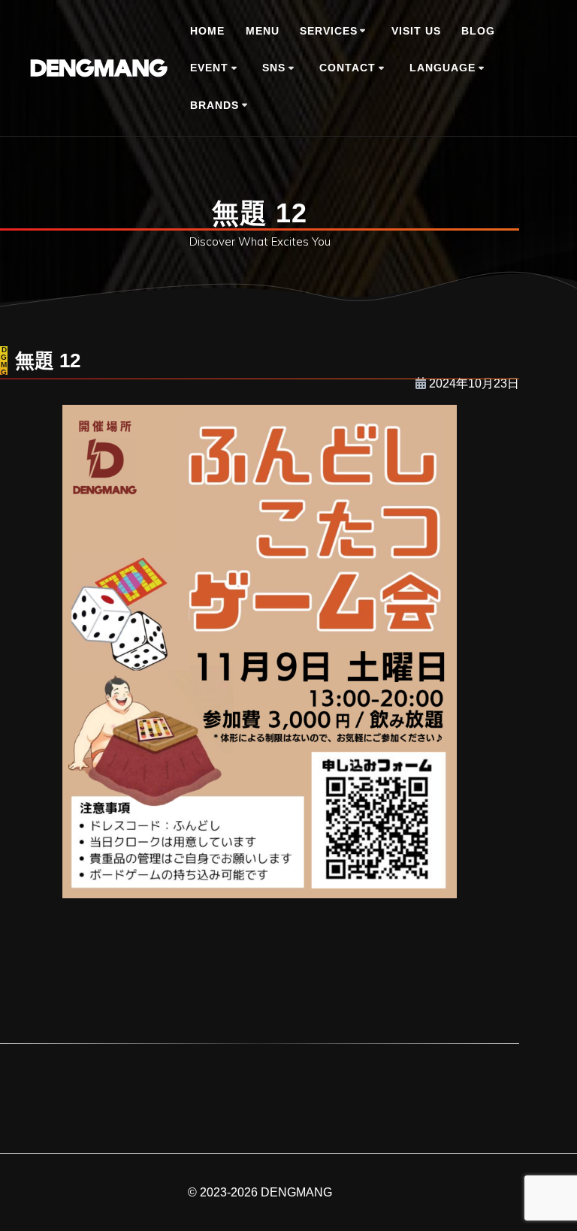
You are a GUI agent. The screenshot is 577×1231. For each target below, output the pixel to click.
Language (442, 68)
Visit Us (416, 31)
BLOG (478, 31)
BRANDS (214, 105)
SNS (273, 68)
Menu (262, 31)
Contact (347, 68)
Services (329, 31)
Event (209, 68)
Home (207, 31)
